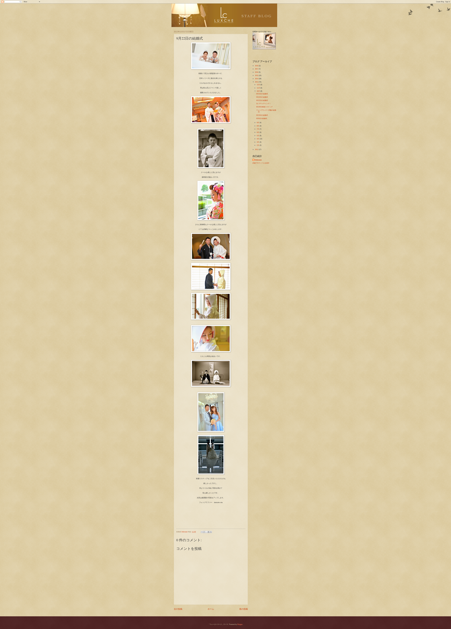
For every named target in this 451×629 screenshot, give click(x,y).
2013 (257, 82)
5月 (258, 135)
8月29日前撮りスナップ (264, 107)
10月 (258, 91)
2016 (257, 72)
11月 (258, 88)
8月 (258, 126)
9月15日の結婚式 (262, 115)
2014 (257, 79)
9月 (258, 122)
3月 (258, 142)
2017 (257, 69)
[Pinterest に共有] (211, 532)
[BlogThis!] (204, 532)
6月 (258, 132)
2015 (257, 75)
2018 (257, 66)
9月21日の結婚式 (262, 100)
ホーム (211, 609)
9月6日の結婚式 (261, 118)
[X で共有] (206, 532)
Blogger (239, 624)
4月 (258, 139)
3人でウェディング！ (263, 103)
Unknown (258, 160)
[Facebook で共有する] (208, 532)
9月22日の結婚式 (262, 94)
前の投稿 (243, 609)
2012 (257, 149)
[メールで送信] (202, 532)
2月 (258, 145)
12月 (258, 85)
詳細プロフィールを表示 (261, 163)
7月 (258, 129)
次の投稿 (178, 609)
